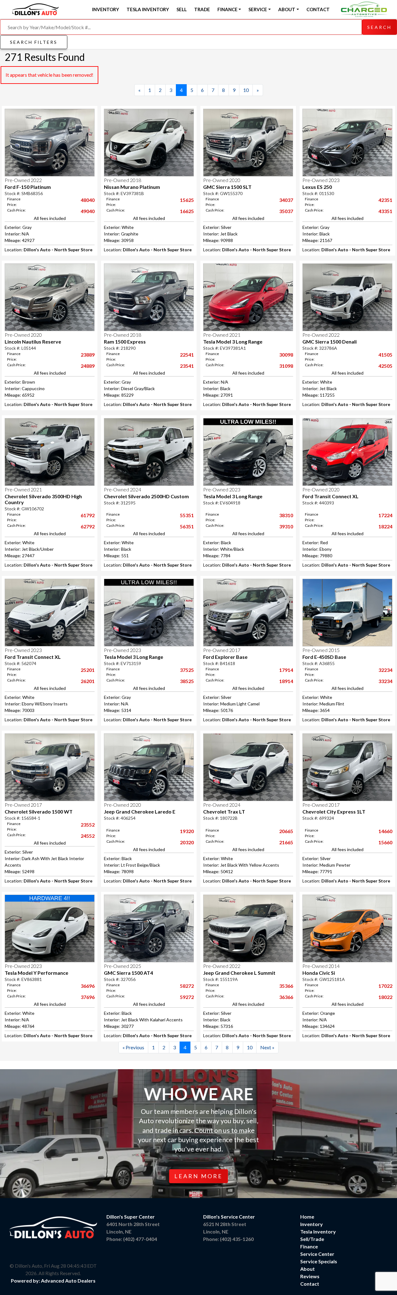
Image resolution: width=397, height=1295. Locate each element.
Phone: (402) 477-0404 (131, 1239)
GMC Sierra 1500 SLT (227, 187)
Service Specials (318, 1261)
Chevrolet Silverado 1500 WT (39, 811)
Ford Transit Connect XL (330, 496)
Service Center (317, 1254)
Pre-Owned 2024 (122, 489)
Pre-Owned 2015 (321, 650)
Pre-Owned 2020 (221, 180)
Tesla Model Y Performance (36, 973)
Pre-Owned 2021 (221, 335)
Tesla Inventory (148, 9)
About (307, 1269)
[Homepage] (35, 8)
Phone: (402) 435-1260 (228, 1239)
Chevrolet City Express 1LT (333, 811)
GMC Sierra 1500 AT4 (128, 973)
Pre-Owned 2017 (221, 650)
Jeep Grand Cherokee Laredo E (139, 811)
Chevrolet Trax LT (224, 811)
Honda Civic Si (318, 973)
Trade (202, 9)
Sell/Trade (312, 1239)
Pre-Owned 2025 (122, 966)
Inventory (105, 9)
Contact (318, 9)
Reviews (309, 1276)
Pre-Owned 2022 (23, 180)
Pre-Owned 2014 (321, 966)
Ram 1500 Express (125, 341)
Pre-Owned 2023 (321, 180)
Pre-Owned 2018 (122, 180)
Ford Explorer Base (225, 657)
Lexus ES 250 (317, 187)
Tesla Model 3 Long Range (232, 341)
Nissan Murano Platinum (132, 187)
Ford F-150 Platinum (28, 187)
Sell (181, 9)
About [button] (286, 9)
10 (246, 90)
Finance (309, 1246)
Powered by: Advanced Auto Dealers (53, 1281)
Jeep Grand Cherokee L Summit (239, 973)
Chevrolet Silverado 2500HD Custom (146, 496)
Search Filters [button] (33, 42)
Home (307, 1217)
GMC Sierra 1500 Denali (329, 341)
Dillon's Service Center (229, 1217)
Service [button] (257, 9)
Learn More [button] (198, 1176)
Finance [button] (227, 9)
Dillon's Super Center (130, 1217)
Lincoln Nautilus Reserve (33, 341)
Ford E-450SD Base (324, 657)
